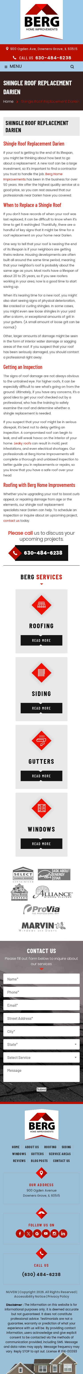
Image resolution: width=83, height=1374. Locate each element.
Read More (41, 640)
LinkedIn (63, 1233)
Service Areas (60, 1154)
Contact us (61, 1160)
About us (32, 1147)
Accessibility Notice (30, 1296)
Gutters (37, 1154)
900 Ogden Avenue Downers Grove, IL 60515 (41, 1193)
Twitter (28, 1233)
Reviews (19, 1160)
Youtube (46, 1233)
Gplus (37, 1233)
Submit (41, 1089)
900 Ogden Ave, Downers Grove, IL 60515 (43, 49)
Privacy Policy (58, 1296)
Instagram (54, 1233)
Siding (66, 1147)
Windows (19, 1154)
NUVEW (11, 1292)
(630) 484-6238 (41, 1274)
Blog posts (39, 1160)
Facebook (20, 1233)
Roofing (50, 1147)
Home (16, 1147)
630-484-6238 (53, 58)
